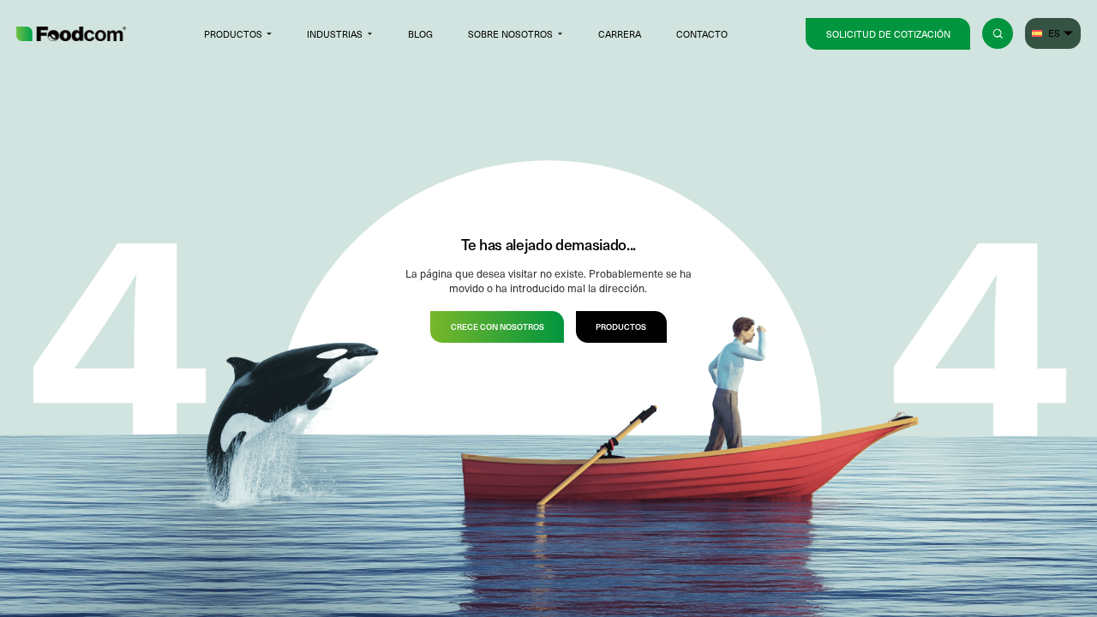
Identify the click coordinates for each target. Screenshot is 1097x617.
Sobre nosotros (510, 33)
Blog (420, 33)
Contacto (702, 33)
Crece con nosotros (497, 326)
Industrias (335, 33)
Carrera (619, 33)
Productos (233, 33)
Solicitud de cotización (888, 33)
